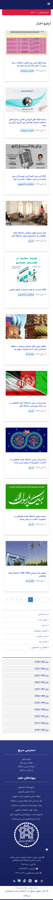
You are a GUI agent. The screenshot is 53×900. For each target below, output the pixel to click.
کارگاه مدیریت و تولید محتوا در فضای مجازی (28, 289)
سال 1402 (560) (42, 682)
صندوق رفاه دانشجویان (26, 787)
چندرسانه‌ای (42, 614)
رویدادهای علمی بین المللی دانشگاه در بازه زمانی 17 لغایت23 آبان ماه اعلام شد (29, 64)
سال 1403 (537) (42, 675)
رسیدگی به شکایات (26, 770)
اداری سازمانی (42, 636)
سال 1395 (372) (42, 730)
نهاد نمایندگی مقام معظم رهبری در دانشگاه (26, 800)
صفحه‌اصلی (43, 12)
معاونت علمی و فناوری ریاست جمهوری (26, 796)
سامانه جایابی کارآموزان (26, 791)
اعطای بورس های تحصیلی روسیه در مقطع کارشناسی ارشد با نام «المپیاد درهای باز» (28, 348)
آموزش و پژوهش (27, 70)
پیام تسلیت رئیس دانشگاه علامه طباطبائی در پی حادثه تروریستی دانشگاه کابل (27, 404)
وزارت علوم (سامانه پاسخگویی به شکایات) (26, 805)
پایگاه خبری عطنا (26, 762)
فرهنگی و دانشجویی (26, 184)
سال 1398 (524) (42, 709)
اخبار (32, 12)
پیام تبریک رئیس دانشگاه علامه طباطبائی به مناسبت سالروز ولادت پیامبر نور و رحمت (28, 461)
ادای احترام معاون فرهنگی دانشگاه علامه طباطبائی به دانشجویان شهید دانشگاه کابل (29, 234)
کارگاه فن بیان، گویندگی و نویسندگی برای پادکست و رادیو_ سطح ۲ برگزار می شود (29, 178)
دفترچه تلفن (26, 759)
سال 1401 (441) (42, 689)
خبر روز (31, 240)
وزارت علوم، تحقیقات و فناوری (26, 809)
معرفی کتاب (42, 619)
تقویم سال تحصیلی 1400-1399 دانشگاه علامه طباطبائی (27, 574)
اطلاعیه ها (30, 354)
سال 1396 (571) (42, 723)
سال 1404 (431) (42, 668)
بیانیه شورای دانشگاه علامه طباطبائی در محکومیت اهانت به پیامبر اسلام (30, 518)
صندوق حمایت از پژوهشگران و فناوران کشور (26, 814)
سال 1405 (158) (42, 662)
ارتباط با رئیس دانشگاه (26, 766)
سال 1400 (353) (42, 696)
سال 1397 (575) (42, 716)
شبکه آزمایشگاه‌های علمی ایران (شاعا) (26, 819)
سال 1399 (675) (42, 702)
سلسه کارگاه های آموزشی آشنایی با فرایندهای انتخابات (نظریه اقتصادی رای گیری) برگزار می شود (27, 122)
